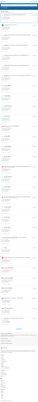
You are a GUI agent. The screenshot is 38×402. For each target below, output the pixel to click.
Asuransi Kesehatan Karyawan (5, 367)
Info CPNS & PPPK (3, 383)
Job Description (3, 387)
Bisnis (2, 381)
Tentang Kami (3, 372)
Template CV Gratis (3, 366)
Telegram (2, 395)
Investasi (2, 384)
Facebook (2, 392)
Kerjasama (2, 376)
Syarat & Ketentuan (4, 374)
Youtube (2, 398)
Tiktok (2, 396)
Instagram (2, 391)
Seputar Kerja (3, 380)
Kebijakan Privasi (3, 373)
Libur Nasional (3, 385)
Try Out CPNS (3, 362)
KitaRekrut (2, 363)
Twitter (2, 394)
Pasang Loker (3, 359)
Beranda (2, 356)
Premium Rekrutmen (4, 361)
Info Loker (2, 358)
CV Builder (2, 365)
